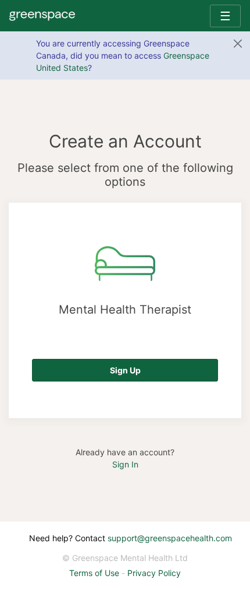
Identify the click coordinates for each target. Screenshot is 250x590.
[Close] (238, 43)
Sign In (125, 464)
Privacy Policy (154, 573)
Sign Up (125, 370)
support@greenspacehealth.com (170, 538)
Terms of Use (94, 573)
